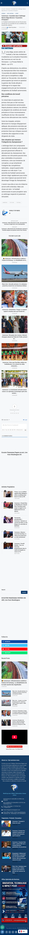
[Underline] (7, 430)
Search (3, 589)
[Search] (27, 3)
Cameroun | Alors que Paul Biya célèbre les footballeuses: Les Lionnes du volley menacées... (15, 364)
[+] (21, 429)
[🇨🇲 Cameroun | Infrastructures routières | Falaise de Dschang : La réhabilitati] (14, 247)
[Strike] (9, 430)
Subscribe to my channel (15, 746)
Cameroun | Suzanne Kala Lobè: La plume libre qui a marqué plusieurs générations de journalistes (19, 844)
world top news (14, 210)
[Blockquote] (14, 430)
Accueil (3, 9)
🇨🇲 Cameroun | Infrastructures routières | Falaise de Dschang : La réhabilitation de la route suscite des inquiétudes (14, 682)
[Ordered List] (10, 430)
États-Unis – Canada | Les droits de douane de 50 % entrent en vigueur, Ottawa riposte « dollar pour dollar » (19, 702)
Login (25, 419)
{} (19, 429)
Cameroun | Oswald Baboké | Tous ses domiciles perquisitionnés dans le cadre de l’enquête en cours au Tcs (20, 547)
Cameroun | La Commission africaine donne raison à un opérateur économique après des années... (14, 391)
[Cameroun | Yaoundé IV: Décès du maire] (6, 824)
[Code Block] (16, 430)
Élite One (12, 202)
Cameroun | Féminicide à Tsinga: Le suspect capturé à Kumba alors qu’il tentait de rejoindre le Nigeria (19, 712)
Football (19, 202)
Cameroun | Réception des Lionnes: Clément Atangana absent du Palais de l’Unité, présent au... (14, 336)
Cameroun (5, 202)
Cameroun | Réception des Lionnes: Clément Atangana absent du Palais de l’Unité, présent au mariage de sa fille (18, 722)
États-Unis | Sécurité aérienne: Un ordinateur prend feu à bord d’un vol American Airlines (19, 692)
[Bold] (3, 430)
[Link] (18, 430)
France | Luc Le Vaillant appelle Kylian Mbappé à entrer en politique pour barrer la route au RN (20, 494)
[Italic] (5, 430)
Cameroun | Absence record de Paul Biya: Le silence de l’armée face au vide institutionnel (20, 535)
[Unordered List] (12, 430)
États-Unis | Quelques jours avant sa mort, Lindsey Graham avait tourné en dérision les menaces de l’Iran (19, 870)
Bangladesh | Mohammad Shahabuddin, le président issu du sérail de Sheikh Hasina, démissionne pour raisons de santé (19, 857)
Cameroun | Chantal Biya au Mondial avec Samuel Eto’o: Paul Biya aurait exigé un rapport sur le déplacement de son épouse (20, 507)
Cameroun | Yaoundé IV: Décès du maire (18, 822)
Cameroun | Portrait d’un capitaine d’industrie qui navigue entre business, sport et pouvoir (18, 833)
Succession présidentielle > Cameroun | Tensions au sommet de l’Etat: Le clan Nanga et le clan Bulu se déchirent (20, 522)
